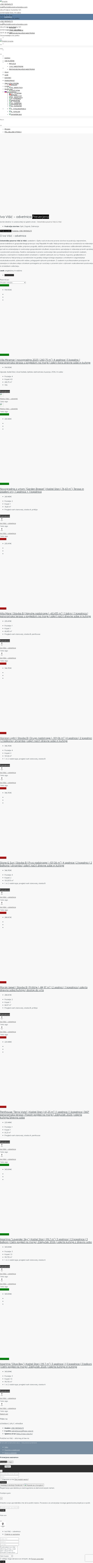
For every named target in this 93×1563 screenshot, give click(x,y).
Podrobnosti (5, 391)
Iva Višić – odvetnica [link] (8, 523)
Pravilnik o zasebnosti (12, 1450)
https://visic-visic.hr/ (24, 1434)
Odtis (6, 1447)
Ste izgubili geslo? (21, 1479)
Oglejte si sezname (12, 1534)
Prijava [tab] (7, 1466)
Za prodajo (4, 285)
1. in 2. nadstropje (16, 66)
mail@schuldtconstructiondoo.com (13, 7)
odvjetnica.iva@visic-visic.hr (22, 1431)
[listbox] (13, 282)
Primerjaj (3, 1462)
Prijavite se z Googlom (34, 1485)
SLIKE (7, 44)
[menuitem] (7, 129)
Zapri (10, 1462)
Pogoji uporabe (37, 1559)
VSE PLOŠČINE (9, 61)
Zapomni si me (8, 1479)
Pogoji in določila (11, 1453)
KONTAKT (9, 50)
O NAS (7, 86)
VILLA (7, 38)
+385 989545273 (6, 4)
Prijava (3, 1482)
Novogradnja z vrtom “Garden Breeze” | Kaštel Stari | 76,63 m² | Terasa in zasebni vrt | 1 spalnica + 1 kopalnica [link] (42, 490)
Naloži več (4, 1414)
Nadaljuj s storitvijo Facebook (11, 1485)
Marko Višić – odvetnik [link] (9, 399)
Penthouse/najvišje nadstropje (22, 33)
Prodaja (3, 539)
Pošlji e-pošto (6, 231)
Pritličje (12, 63)
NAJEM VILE (10, 74)
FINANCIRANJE (12, 56)
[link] (33, 352)
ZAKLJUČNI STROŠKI (14, 62)
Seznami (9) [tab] (9, 275)
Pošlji (2, 1510)
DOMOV (8, 17)
